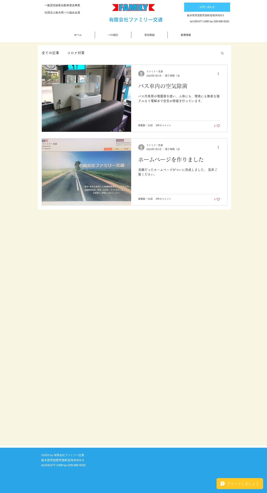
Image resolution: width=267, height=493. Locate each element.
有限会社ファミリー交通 (136, 19)
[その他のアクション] (219, 73)
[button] (222, 53)
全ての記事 (50, 53)
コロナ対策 (76, 53)
